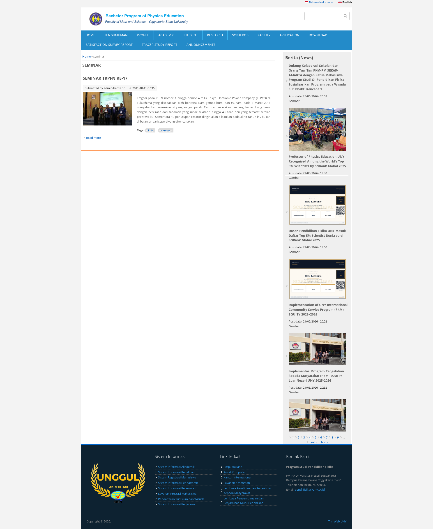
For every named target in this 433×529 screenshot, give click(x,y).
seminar (166, 130)
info (150, 130)
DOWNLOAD (318, 35)
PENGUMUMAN (116, 35)
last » (324, 442)
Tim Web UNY (337, 521)
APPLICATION (289, 35)
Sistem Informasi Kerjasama (176, 504)
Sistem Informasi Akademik (176, 467)
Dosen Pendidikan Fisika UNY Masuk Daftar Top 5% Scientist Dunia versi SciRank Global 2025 (317, 235)
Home (86, 56)
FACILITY (264, 35)
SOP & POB (240, 35)
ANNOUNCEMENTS (201, 44)
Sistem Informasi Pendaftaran (178, 483)
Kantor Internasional (237, 477)
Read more (93, 138)
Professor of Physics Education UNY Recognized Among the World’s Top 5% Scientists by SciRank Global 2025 (317, 161)
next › (313, 442)
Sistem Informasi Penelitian (176, 472)
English (347, 2)
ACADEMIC (166, 35)
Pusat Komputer (234, 472)
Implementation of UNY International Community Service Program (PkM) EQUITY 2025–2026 (318, 309)
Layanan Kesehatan (236, 483)
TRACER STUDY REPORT (159, 44)
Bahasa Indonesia (320, 2)
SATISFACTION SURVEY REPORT (109, 44)
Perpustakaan (232, 467)
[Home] (148, 19)
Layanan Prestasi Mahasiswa (177, 494)
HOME (90, 35)
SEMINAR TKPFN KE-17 (105, 78)
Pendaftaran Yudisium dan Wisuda (181, 499)
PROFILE (143, 35)
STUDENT (191, 35)
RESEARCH (215, 35)
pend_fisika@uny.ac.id (310, 489)
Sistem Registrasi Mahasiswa (177, 477)
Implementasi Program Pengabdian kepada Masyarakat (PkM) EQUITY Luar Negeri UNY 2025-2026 (316, 376)
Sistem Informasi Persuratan (177, 488)
